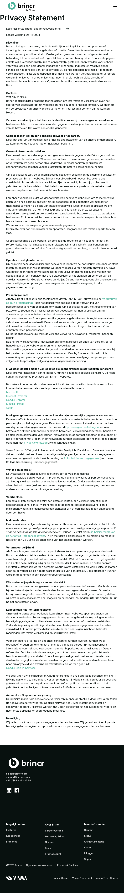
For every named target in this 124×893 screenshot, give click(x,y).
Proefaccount (53, 854)
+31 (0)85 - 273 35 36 (18, 780)
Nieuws (49, 842)
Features (11, 830)
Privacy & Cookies (67, 865)
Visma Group (61, 878)
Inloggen (89, 853)
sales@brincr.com (16, 773)
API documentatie (94, 841)
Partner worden (54, 830)
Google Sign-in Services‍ (21, 668)
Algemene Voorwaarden (39, 865)
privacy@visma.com (36, 442)
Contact (88, 830)
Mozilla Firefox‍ (15, 403)
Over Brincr (52, 824)
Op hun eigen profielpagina (82, 427)
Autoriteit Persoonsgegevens (81, 458)
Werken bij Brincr (55, 836)
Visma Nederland (82, 878)
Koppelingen (13, 835)
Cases (87, 847)
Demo (48, 848)
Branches (11, 841)
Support (88, 859)
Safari (9, 407)
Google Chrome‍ (16, 400)
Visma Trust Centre (107, 878)
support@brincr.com (18, 777)
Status (88, 835)
